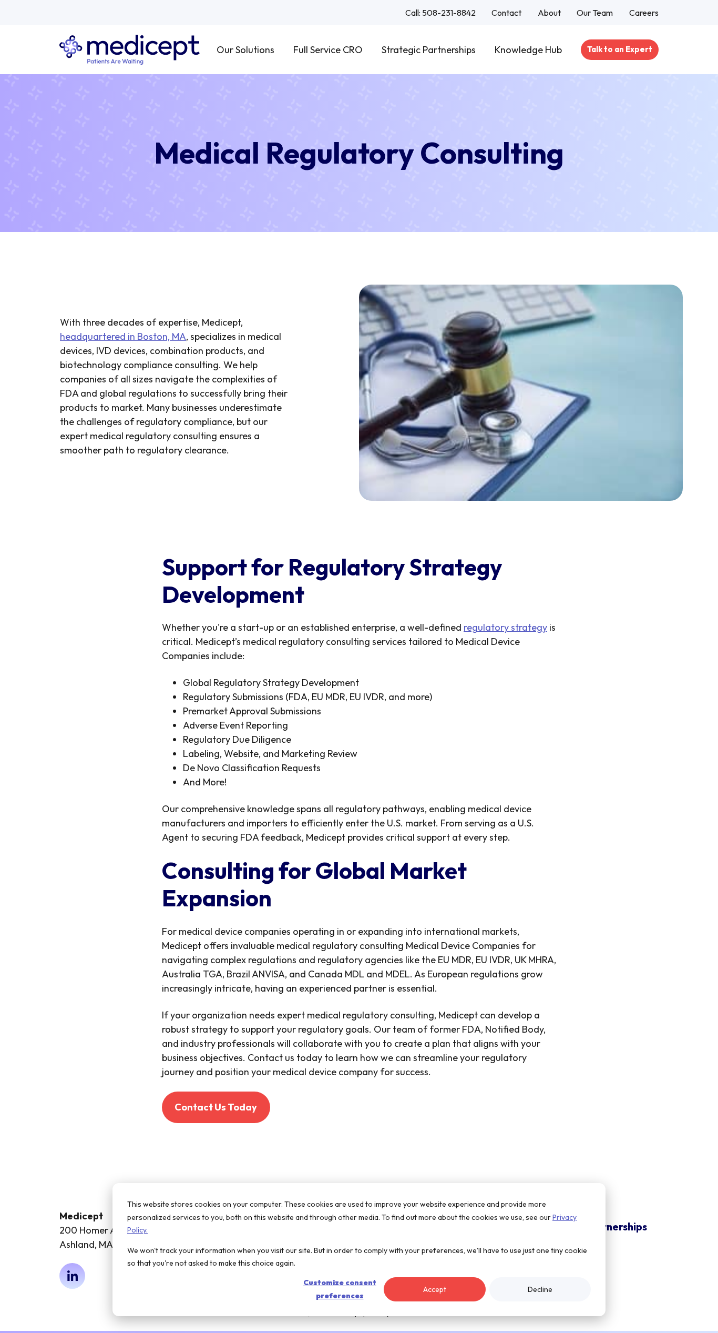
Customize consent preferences (339, 1289)
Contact (506, 12)
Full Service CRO (328, 50)
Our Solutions (245, 50)
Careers (644, 12)
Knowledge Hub (528, 50)
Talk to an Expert (619, 49)
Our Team (595, 12)
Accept (434, 1289)
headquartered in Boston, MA (123, 336)
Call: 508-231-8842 (440, 12)
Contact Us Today (216, 1107)
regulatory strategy (505, 627)
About (549, 12)
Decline (540, 1289)
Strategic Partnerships (429, 50)
